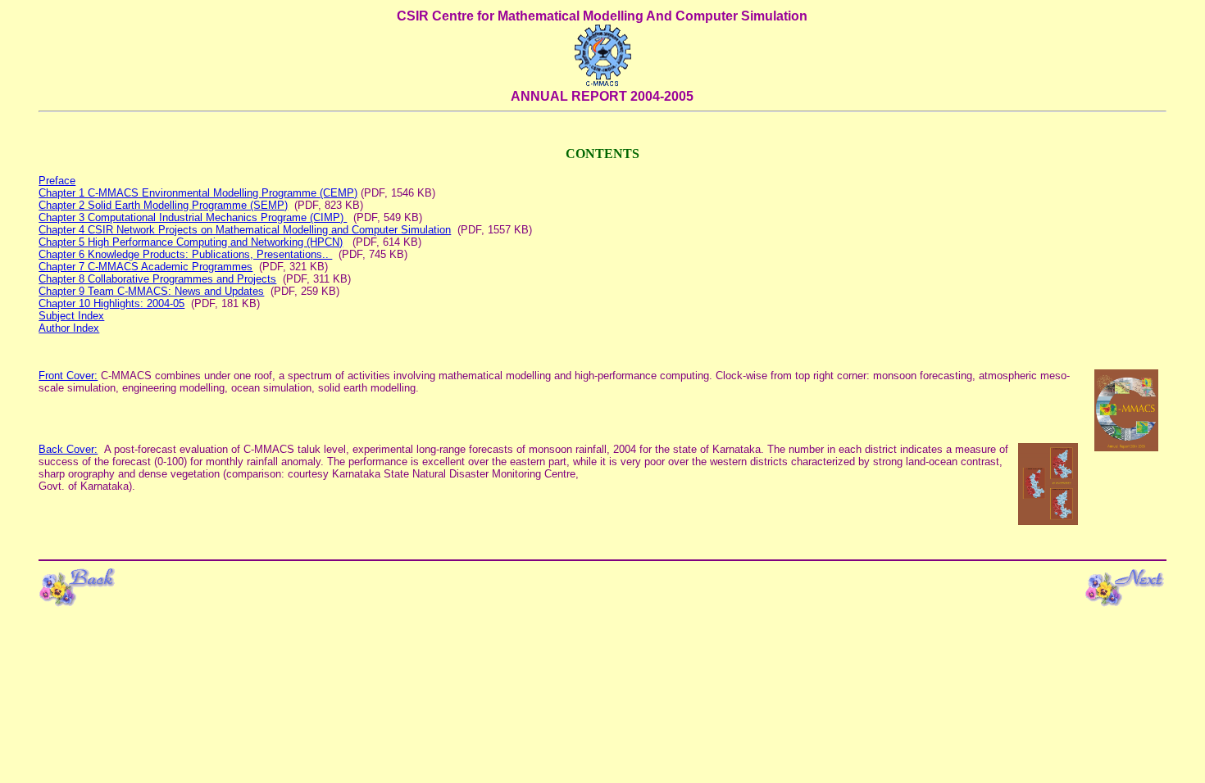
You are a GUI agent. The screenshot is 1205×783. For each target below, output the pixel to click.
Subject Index (71, 316)
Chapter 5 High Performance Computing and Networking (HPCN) (191, 242)
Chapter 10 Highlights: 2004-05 (111, 303)
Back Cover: (68, 449)
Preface (57, 180)
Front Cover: (68, 375)
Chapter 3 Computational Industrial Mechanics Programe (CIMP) (193, 217)
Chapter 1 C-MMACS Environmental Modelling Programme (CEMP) (198, 193)
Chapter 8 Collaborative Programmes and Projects (157, 279)
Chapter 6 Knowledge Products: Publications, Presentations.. (185, 254)
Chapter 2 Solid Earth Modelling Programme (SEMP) (163, 205)
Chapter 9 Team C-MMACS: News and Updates (151, 291)
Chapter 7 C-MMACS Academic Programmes (145, 266)
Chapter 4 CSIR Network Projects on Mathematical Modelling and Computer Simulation (245, 230)
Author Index (69, 328)
